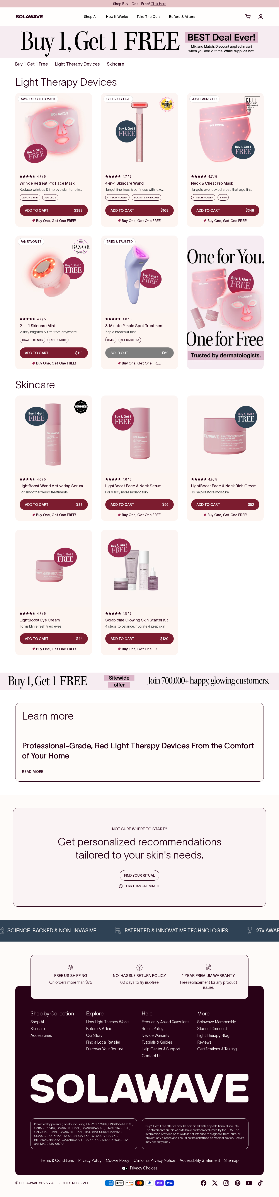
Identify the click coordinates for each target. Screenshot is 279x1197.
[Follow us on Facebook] (203, 1183)
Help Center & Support (161, 1049)
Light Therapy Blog (213, 1035)
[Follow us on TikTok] (260, 1183)
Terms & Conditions (57, 1160)
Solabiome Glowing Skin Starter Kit (136, 620)
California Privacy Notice (154, 1160)
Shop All (37, 1022)
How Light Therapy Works (107, 1022)
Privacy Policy (90, 1160)
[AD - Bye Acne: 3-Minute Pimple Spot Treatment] (225, 303)
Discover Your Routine (104, 1049)
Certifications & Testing (217, 1049)
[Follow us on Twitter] (214, 1183)
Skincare (38, 1029)
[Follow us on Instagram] (226, 1183)
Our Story (94, 1035)
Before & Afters (99, 1029)
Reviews (204, 1042)
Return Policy (152, 1029)
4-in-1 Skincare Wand (124, 183)
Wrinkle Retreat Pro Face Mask (47, 183)
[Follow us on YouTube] (248, 1183)
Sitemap (231, 1160)
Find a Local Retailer (103, 1042)
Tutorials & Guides (157, 1042)
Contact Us (152, 1056)
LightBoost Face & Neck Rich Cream (223, 486)
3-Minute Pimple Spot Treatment (134, 326)
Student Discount (212, 1029)
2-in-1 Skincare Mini (37, 326)
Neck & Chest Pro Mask (212, 183)
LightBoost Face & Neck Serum (133, 486)
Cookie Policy (117, 1160)
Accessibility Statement (200, 1160)
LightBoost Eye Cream (40, 620)
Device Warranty (155, 1035)
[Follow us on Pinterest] (237, 1183)
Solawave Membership (216, 1022)
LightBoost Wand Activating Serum (51, 486)
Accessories (41, 1035)
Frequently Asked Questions (165, 1022)
